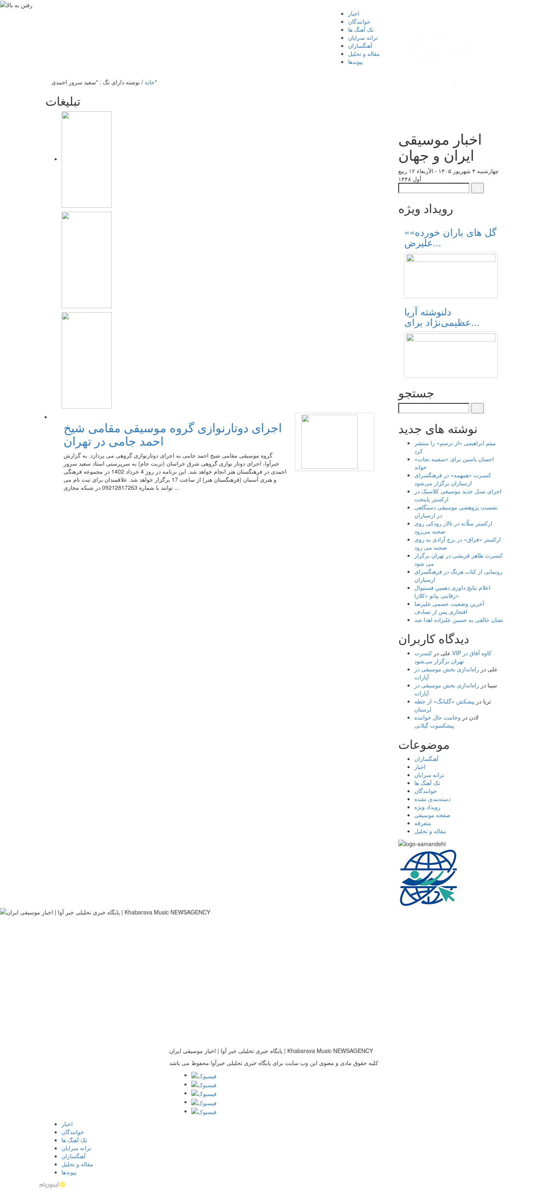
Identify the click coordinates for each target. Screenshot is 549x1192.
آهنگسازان (426, 758)
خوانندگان (425, 791)
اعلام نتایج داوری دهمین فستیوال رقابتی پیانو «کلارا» (452, 591)
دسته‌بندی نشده (432, 799)
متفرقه (422, 823)
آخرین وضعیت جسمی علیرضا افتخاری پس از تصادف (449, 607)
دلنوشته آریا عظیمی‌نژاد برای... (441, 316)
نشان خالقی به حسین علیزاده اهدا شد (458, 619)
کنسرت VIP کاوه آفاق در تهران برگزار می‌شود (453, 657)
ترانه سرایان (429, 775)
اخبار (420, 767)
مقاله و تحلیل (430, 831)
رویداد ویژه (427, 807)
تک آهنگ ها (427, 783)
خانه (150, 82)
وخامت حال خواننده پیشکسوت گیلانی (437, 721)
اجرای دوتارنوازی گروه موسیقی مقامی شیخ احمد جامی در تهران (173, 434)
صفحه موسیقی (432, 815)
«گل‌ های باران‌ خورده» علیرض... (450, 237)
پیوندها (355, 61)
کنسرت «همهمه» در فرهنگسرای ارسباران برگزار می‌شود (452, 479)
